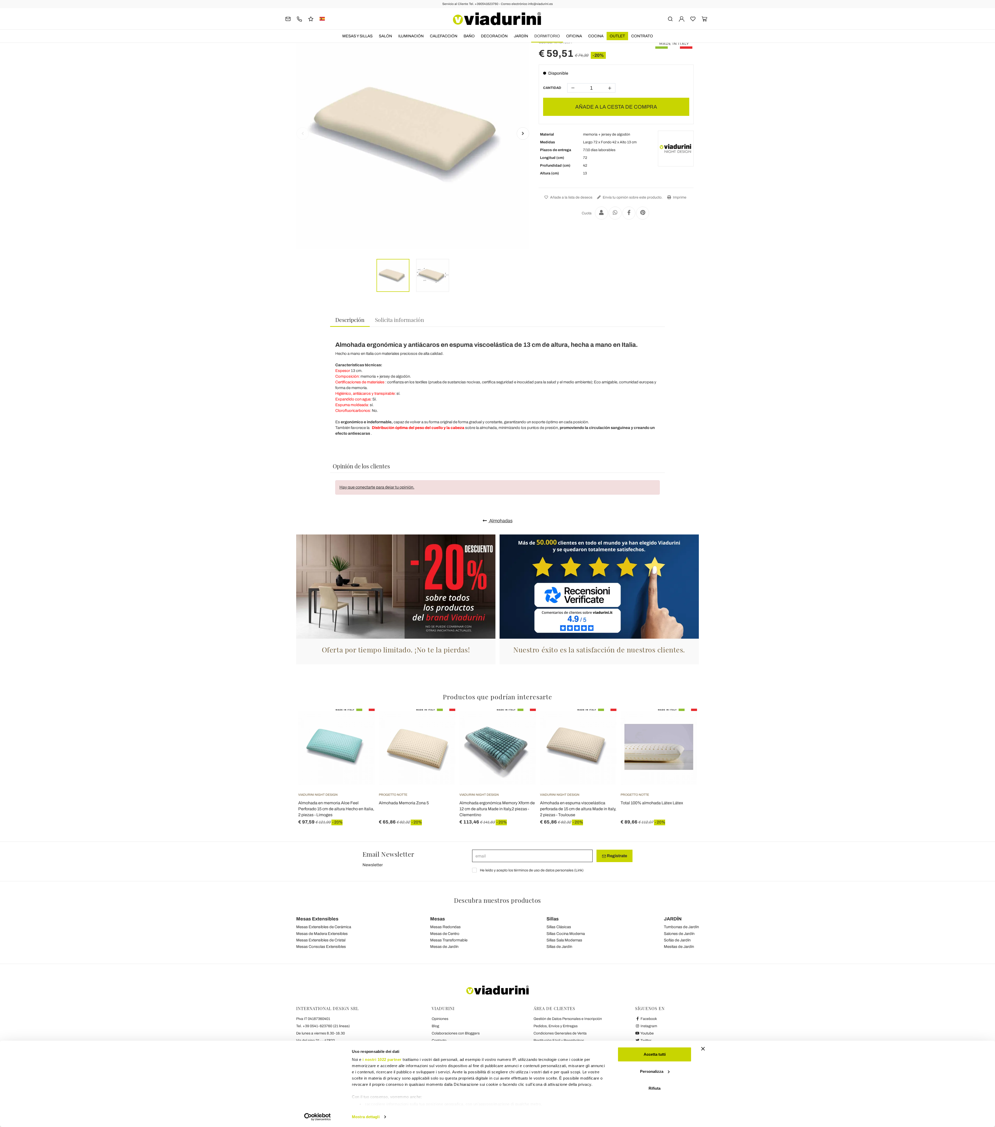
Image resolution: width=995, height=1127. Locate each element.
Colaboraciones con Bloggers (456, 1033)
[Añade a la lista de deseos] (361, 734)
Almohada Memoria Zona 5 (404, 803)
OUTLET (617, 36)
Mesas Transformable (448, 940)
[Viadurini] (497, 18)
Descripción (350, 319)
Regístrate (616, 856)
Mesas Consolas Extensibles (321, 947)
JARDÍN (521, 36)
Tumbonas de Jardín (681, 927)
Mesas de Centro (444, 934)
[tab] (350, 320)
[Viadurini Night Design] (675, 148)
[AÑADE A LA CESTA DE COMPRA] (361, 721)
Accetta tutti (655, 1054)
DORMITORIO (547, 36)
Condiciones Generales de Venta (560, 1033)
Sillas (552, 918)
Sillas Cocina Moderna (565, 934)
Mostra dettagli (366, 1117)
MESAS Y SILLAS (357, 36)
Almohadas (500, 520)
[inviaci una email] (288, 19)
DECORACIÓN (494, 36)
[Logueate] (681, 19)
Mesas (437, 918)
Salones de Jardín (679, 934)
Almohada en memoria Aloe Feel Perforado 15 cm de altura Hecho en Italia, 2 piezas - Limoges (336, 809)
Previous (302, 133)
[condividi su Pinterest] (642, 213)
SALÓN (385, 36)
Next (523, 133)
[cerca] (670, 19)
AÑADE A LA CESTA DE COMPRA (616, 107)
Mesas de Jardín (444, 947)
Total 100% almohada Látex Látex (652, 803)
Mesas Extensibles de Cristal (320, 940)
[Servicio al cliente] (299, 19)
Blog (435, 1026)
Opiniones (440, 1019)
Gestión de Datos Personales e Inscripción (568, 1019)
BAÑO (469, 36)
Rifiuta (654, 1088)
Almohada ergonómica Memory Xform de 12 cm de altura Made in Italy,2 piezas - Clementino (497, 809)
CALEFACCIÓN (443, 36)
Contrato (642, 36)
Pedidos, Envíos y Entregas (556, 1026)
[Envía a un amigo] (601, 213)
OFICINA (574, 36)
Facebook (648, 1019)
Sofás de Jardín (677, 940)
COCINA (595, 36)
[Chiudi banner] (703, 1049)
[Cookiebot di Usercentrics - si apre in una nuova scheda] (317, 1117)
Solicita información (399, 319)
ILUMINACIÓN (411, 36)
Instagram (648, 1026)
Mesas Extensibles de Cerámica (323, 927)
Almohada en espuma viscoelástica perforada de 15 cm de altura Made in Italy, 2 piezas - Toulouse (578, 809)
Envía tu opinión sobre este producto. (632, 197)
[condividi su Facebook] (628, 213)
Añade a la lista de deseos (570, 197)
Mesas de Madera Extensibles (322, 934)
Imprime (679, 197)
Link (578, 870)
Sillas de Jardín (559, 947)
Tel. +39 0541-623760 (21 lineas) (323, 1026)
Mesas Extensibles (317, 918)
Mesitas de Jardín (679, 947)
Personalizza (651, 1071)
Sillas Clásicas (558, 927)
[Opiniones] (311, 19)
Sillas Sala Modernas (564, 940)
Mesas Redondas (445, 927)
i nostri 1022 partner (382, 1059)
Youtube (647, 1033)
